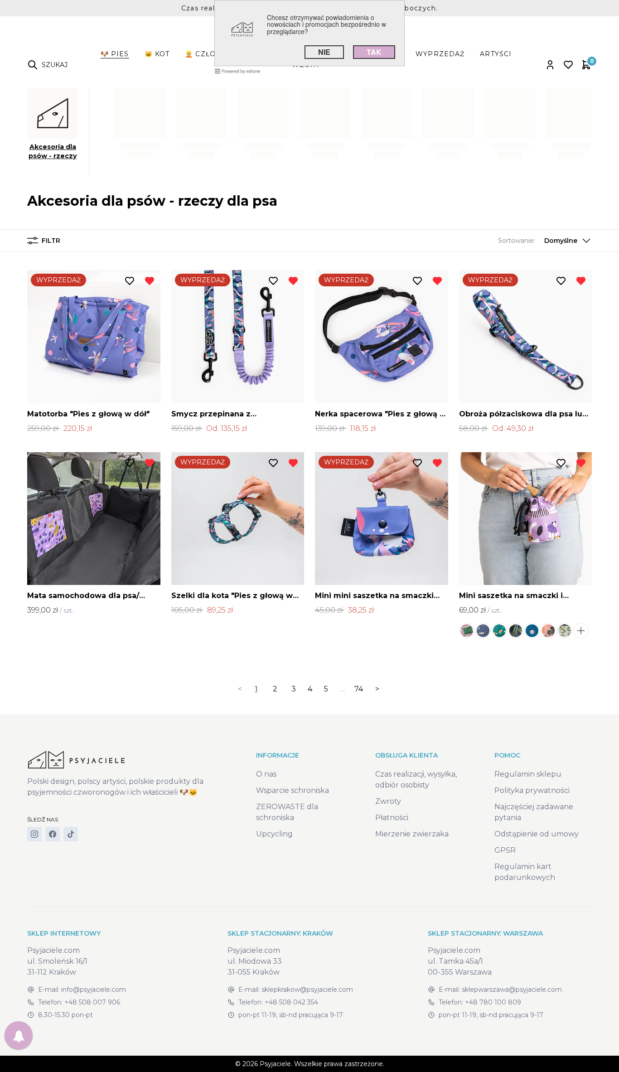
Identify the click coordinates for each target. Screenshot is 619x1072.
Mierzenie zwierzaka (412, 834)
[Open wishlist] (568, 64)
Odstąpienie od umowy (536, 834)
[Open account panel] (550, 64)
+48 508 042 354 (291, 1002)
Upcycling (274, 834)
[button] (545, 240)
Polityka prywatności (532, 790)
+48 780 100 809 (493, 1002)
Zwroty (388, 801)
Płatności (391, 817)
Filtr (51, 241)
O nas (266, 774)
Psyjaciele (275, 1064)
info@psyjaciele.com (93, 989)
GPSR (505, 850)
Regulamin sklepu (527, 774)
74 (358, 689)
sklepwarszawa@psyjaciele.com (512, 989)
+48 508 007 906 (92, 1002)
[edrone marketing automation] (237, 70)
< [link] (240, 689)
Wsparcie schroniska (292, 790)
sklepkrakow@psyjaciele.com (307, 989)
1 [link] (256, 689)
